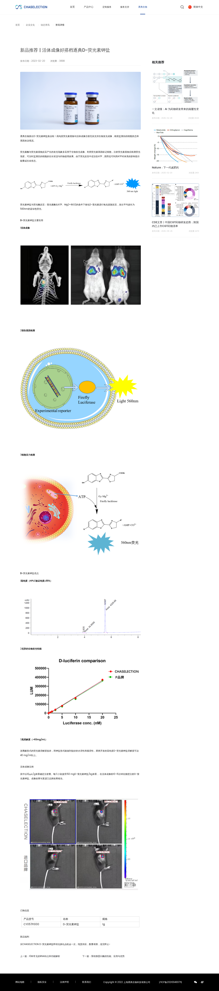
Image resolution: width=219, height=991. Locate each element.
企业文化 (30, 25)
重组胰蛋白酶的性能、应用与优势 (103, 956)
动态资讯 (45, 25)
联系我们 (86, 982)
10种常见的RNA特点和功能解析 (40, 956)
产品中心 (88, 7)
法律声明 (64, 982)
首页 (72, 7)
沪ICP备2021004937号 (170, 982)
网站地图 (19, 982)
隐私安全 (42, 982)
